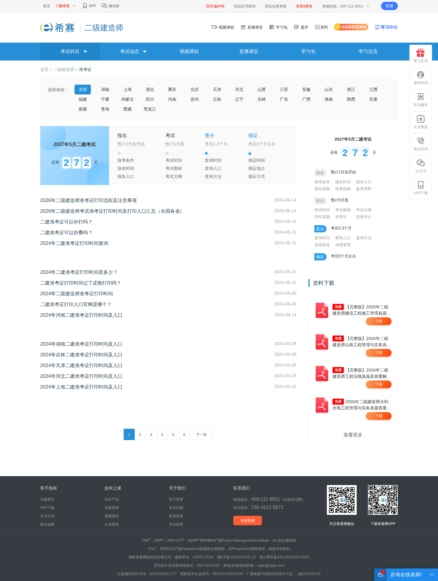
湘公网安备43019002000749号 (284, 557)
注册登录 (47, 499)
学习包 (281, 27)
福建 (83, 99)
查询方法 (213, 176)
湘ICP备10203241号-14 (236, 557)
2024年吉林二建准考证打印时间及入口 (81, 354)
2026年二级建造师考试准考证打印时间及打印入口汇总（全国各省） (112, 211)
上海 (127, 89)
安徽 (306, 89)
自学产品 (112, 499)
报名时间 (125, 168)
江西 (373, 89)
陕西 (351, 99)
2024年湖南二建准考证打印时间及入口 (81, 344)
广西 (306, 99)
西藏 (127, 109)
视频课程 (226, 27)
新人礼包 (421, 61)
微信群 (113, 6)
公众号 (420, 171)
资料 (324, 27)
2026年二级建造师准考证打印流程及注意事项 (88, 200)
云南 (217, 99)
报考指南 (343, 189)
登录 (389, 6)
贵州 (194, 99)
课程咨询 (421, 83)
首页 (46, 6)
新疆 (83, 109)
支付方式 (47, 516)
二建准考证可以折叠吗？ (66, 232)
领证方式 (256, 176)
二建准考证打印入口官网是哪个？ (76, 304)
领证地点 (256, 168)
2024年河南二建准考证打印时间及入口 (81, 315)
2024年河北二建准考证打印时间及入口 (81, 376)
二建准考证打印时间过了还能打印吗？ (80, 282)
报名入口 (125, 176)
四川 (150, 99)
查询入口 (213, 168)
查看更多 (353, 434)
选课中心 (364, 217)
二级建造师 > (66, 69)
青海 (105, 109)
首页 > (46, 69)
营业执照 (176, 524)
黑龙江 (150, 109)
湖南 (105, 89)
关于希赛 (176, 499)
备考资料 (364, 189)
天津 (217, 89)
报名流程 (322, 189)
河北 (239, 89)
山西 (261, 89)
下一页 (201, 435)
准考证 (85, 69)
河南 (172, 99)
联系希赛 (176, 516)
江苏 (284, 89)
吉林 (261, 99)
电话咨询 (421, 149)
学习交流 (368, 51)
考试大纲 (173, 176)
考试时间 (173, 160)
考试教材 (173, 168)
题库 (303, 27)
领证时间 (256, 160)
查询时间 (213, 160)
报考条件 (125, 160)
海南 (328, 99)
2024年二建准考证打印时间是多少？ (79, 272)
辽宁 (239, 99)
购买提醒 (47, 524)
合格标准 (322, 245)
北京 (194, 89)
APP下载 (421, 193)
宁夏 (105, 99)
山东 (328, 89)
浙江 (351, 89)
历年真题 (322, 217)
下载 (378, 321)
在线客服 (247, 520)
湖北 (150, 89)
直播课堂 (254, 27)
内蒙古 (127, 99)
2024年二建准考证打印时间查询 (74, 243)
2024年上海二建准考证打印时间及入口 (81, 386)
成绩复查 (343, 245)
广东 (284, 99)
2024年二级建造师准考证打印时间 (76, 293)
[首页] (58, 27)
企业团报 (421, 127)
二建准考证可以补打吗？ (66, 221)
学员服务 (421, 105)
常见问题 (176, 508)
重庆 (172, 89)
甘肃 (373, 99)
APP (92, 6)
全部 (83, 89)
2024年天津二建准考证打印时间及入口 (81, 365)
